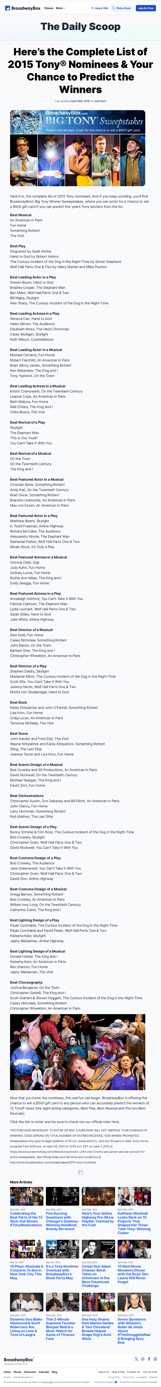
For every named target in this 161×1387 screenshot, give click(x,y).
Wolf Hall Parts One (25, 267)
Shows (48, 8)
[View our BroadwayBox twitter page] (136, 1359)
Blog (54, 1371)
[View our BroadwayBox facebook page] (149, 1359)
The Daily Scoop (80, 26)
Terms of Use (128, 1377)
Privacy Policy (114, 1377)
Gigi (36, 562)
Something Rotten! (25, 230)
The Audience (43, 324)
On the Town (44, 376)
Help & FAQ (118, 1371)
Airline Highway (51, 526)
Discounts (30, 1371)
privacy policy (48, 1382)
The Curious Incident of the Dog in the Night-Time (49, 262)
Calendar (44, 1371)
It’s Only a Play (42, 547)
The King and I (46, 370)
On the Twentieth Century (62, 391)
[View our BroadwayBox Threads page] (155, 1359)
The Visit (17, 236)
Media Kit (153, 1377)
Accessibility (141, 1377)
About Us (103, 1371)
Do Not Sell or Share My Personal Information (138, 1382)
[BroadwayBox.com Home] (23, 8)
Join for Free (145, 8)
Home (7, 1371)
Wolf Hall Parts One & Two (59, 542)
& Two (46, 267)
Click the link (20, 1122)
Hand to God (20, 256)
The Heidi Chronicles (52, 329)
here (115, 1122)
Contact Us (133, 1371)
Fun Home (18, 225)
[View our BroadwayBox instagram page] (143, 1359)
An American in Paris (26, 220)
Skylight (32, 298)
